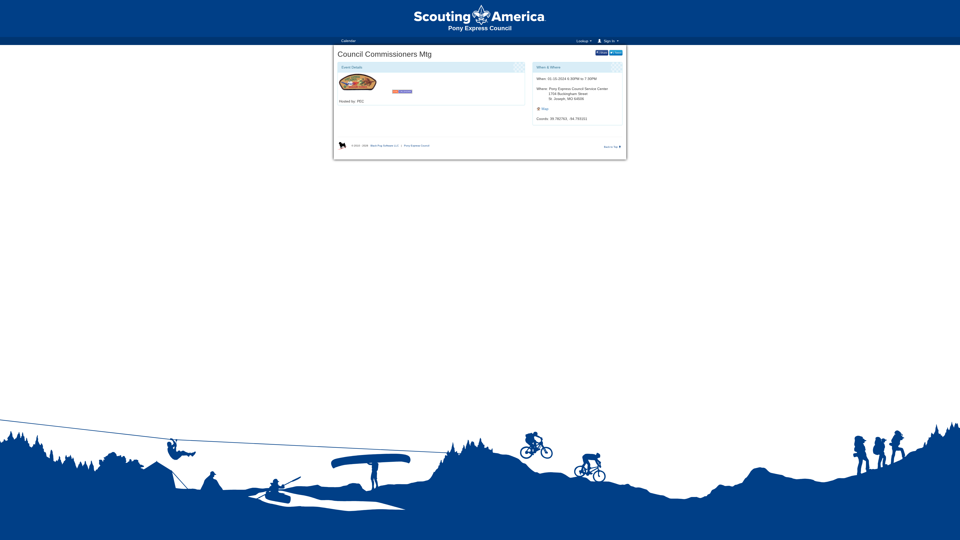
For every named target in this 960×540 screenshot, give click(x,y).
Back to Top (611, 147)
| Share (602, 52)
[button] (609, 41)
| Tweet (617, 52)
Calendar (348, 41)
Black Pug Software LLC (384, 145)
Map (544, 109)
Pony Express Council (416, 145)
